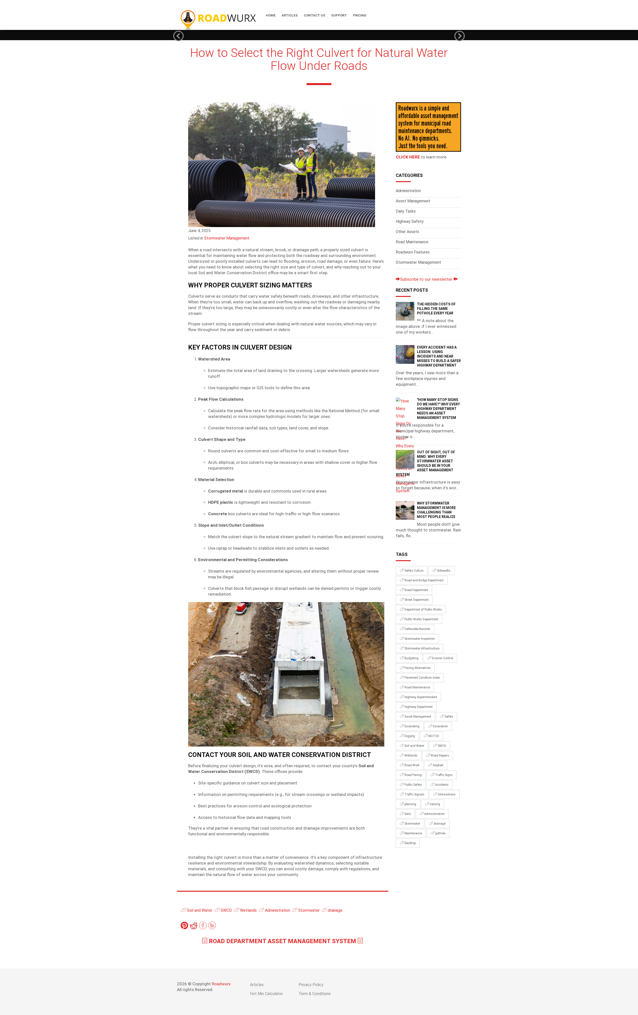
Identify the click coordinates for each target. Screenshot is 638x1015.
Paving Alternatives (417, 668)
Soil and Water (199, 910)
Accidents (441, 784)
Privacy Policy (311, 984)
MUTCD (433, 736)
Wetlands (248, 910)
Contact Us (314, 15)
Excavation (440, 726)
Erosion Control (442, 658)
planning (410, 804)
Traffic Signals (414, 794)
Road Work (411, 765)
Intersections (446, 794)
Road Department (416, 590)
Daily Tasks (406, 211)
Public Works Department (421, 619)
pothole (440, 833)
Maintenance (413, 833)
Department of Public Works (423, 609)
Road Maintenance (412, 242)
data (407, 814)
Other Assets (407, 231)
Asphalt (437, 765)
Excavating (411, 726)
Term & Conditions (315, 993)
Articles (290, 15)
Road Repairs (439, 755)
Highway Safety (410, 221)
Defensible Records (417, 629)
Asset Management (413, 201)
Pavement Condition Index (422, 677)
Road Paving (413, 775)
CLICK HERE (408, 156)
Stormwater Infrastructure (421, 648)
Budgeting (411, 658)
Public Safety (413, 784)
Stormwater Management (226, 238)
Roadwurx (221, 983)
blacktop (410, 843)
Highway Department (418, 707)
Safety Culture (413, 570)
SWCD (226, 910)
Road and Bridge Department (424, 580)
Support (339, 15)
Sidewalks (443, 570)
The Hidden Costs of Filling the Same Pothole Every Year (436, 308)
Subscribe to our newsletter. (426, 279)
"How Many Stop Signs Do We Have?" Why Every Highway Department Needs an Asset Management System (438, 409)
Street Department (416, 600)
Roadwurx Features (413, 252)
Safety (448, 716)
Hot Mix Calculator (266, 993)
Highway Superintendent (420, 697)
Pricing (359, 15)
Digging (409, 736)
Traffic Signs (443, 775)
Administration (277, 910)
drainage (334, 910)
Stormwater (308, 910)
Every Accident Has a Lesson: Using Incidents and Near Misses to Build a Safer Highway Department (439, 356)
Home (271, 15)
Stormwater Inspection (419, 638)
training (434, 804)
